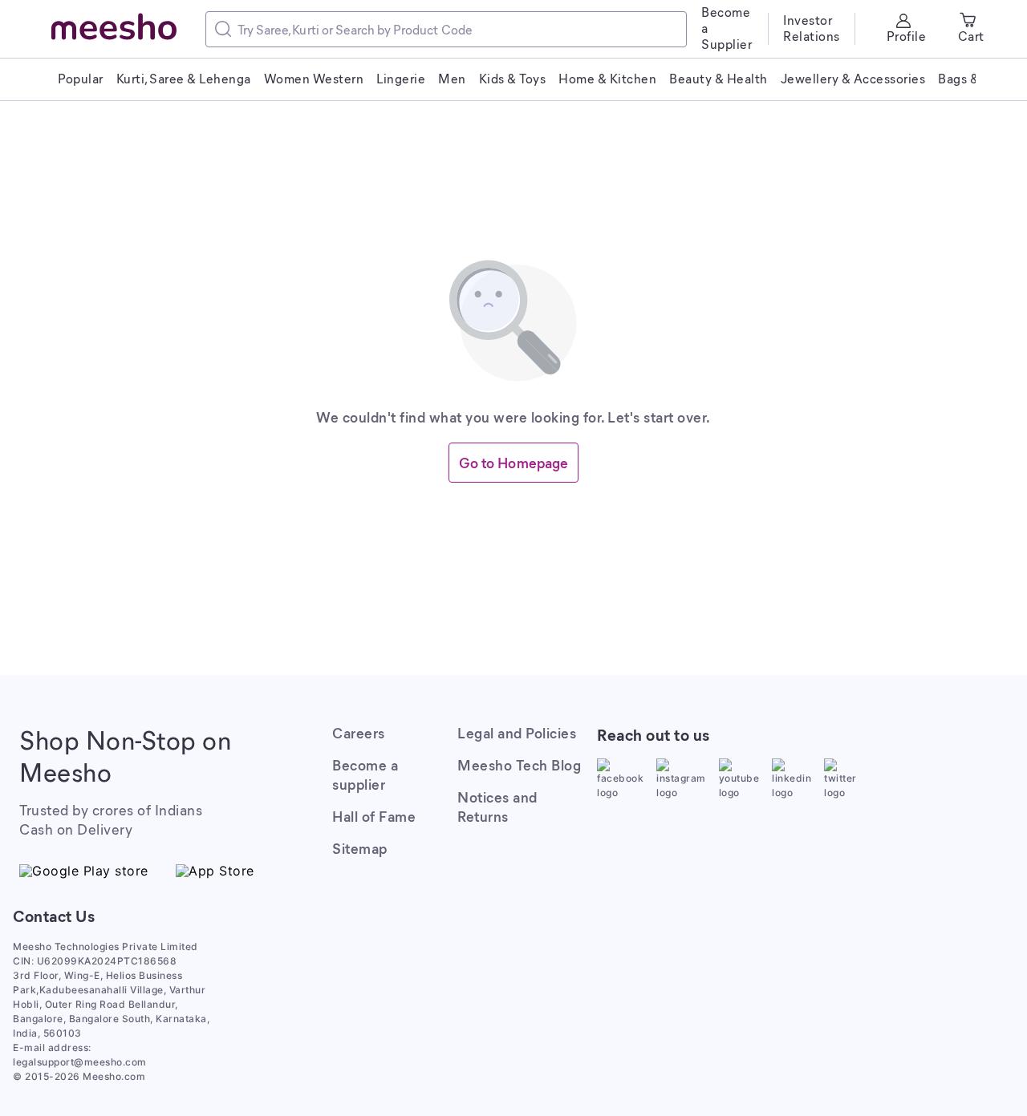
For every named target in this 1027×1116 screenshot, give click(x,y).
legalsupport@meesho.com (80, 1062)
